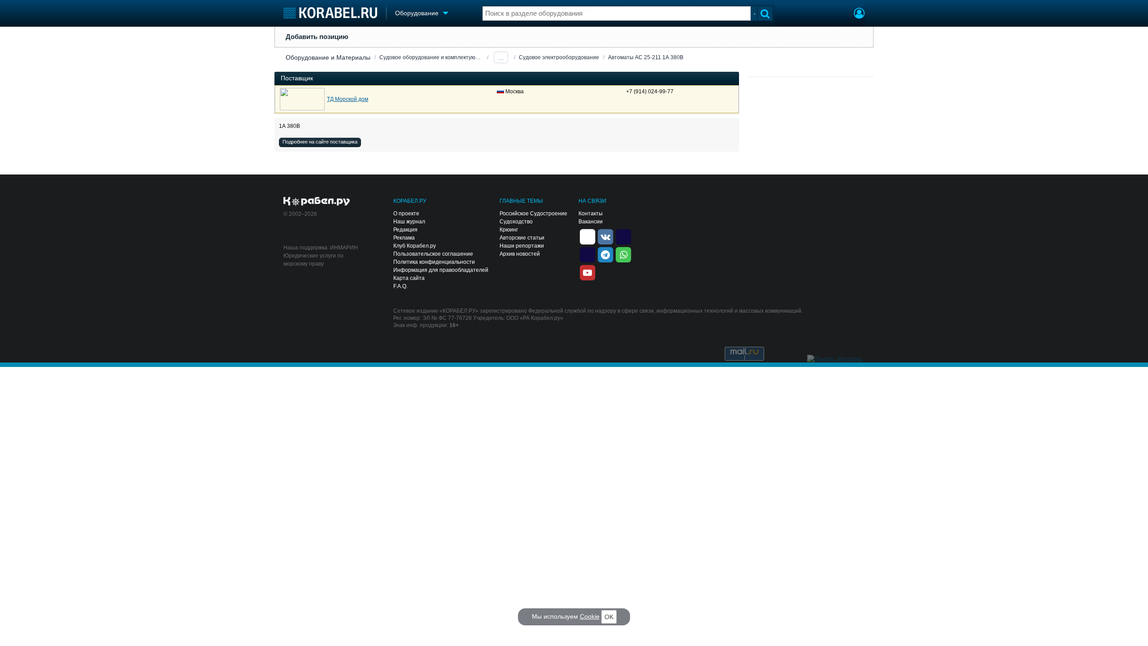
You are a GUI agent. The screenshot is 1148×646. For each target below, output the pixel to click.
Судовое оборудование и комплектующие (431, 57)
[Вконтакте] (605, 236)
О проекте (406, 213)
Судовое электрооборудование (559, 57)
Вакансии (590, 221)
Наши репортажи (522, 246)
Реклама (404, 238)
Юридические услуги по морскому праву (313, 260)
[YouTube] (587, 272)
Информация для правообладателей (440, 270)
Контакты (590, 213)
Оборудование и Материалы (328, 57)
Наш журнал (409, 221)
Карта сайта (409, 278)
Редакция (405, 230)
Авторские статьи (522, 238)
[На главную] (330, 12)
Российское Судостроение (533, 213)
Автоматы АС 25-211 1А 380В (645, 57)
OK (608, 616)
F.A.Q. (400, 286)
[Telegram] (605, 254)
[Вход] (859, 14)
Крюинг (509, 230)
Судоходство (516, 221)
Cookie (590, 616)
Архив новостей (520, 254)
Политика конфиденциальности (434, 262)
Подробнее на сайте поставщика (320, 141)
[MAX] (587, 254)
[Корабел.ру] (316, 202)
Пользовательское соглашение (433, 254)
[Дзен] (587, 236)
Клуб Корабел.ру (414, 246)
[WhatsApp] (623, 254)
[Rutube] (623, 236)
